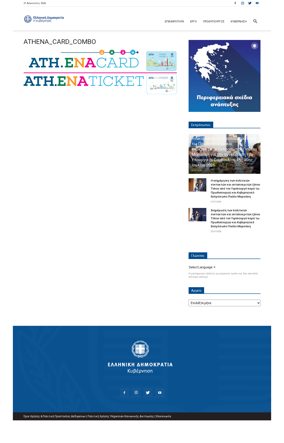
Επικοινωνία (163, 416)
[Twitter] (250, 3)
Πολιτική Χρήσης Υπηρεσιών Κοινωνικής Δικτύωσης (121, 416)
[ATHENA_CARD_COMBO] (101, 93)
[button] (255, 22)
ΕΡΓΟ (193, 21)
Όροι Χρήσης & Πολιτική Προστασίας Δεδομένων (55, 416)
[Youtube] (257, 3)
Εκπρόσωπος (201, 125)
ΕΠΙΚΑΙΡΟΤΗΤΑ (174, 21)
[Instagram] (242, 3)
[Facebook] (235, 3)
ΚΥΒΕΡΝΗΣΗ (239, 21)
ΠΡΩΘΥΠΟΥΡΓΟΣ (214, 21)
